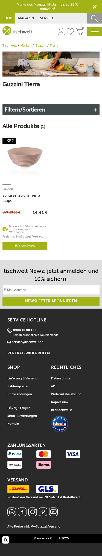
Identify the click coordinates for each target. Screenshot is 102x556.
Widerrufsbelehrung (66, 394)
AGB (54, 386)
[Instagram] (32, 514)
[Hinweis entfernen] (94, 6)
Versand (54, 526)
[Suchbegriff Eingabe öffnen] (94, 18)
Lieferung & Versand (22, 378)
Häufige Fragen (18, 408)
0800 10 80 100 (24, 330)
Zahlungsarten (18, 386)
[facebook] (22, 514)
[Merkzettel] (70, 32)
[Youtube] (53, 514)
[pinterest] (43, 514)
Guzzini (40, 45)
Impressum (59, 402)
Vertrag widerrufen (28, 353)
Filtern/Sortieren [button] (25, 109)
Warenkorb (25, 246)
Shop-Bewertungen (22, 416)
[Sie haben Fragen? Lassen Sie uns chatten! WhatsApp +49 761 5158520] (11, 514)
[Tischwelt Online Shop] (17, 30)
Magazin (26, 18)
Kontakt (13, 423)
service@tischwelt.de (27, 342)
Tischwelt (9, 45)
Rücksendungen (19, 394)
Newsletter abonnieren (51, 301)
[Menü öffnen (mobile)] (94, 31)
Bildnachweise (62, 410)
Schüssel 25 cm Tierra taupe (21, 198)
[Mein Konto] (61, 32)
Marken (25, 45)
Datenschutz (60, 378)
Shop (7, 18)
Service (47, 18)
